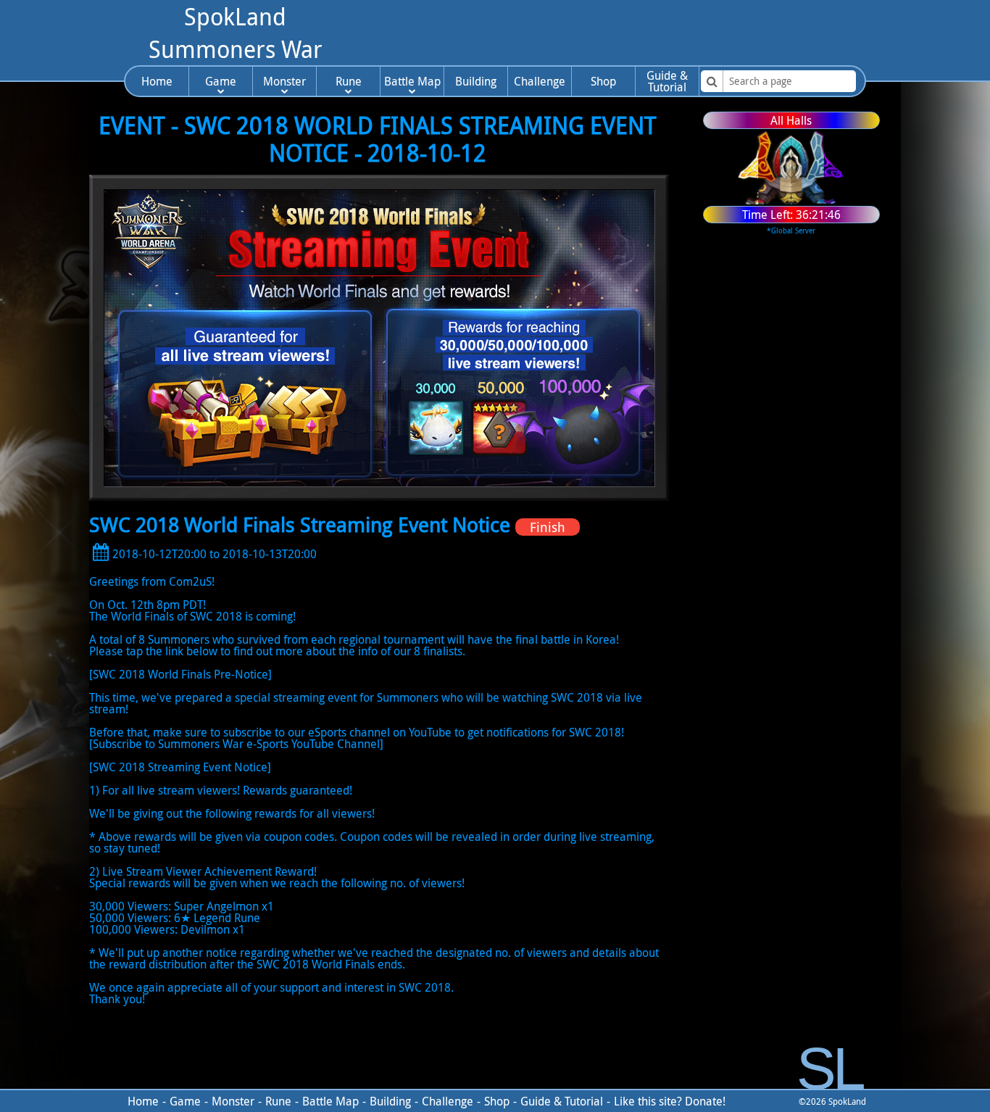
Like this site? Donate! (669, 1101)
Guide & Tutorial (561, 1101)
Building (475, 81)
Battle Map (412, 81)
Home (156, 81)
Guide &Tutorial (667, 81)
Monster (284, 81)
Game (220, 81)
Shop (603, 81)
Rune (349, 81)
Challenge (539, 81)
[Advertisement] (610, 32)
